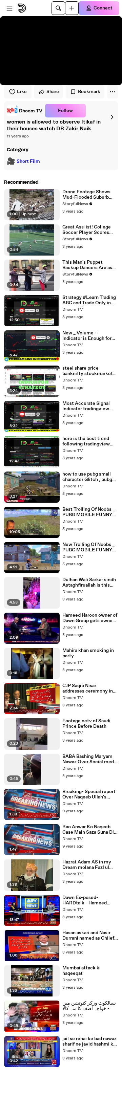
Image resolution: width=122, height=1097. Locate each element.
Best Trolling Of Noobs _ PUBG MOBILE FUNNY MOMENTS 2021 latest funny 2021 (88, 512)
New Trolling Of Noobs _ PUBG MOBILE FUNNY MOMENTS (88, 547)
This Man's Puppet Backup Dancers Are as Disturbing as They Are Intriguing (87, 265)
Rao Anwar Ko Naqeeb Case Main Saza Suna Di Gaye (88, 829)
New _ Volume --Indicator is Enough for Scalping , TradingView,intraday (86, 335)
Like (22, 92)
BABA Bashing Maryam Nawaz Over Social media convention (90, 759)
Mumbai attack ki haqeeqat (81, 970)
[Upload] (72, 8)
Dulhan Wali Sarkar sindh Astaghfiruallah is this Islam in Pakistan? (89, 582)
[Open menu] (9, 8)
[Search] (58, 8)
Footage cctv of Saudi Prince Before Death (86, 723)
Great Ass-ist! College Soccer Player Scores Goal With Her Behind (86, 229)
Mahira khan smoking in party (88, 653)
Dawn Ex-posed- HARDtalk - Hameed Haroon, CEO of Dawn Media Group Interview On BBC (87, 900)
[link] (24, 110)
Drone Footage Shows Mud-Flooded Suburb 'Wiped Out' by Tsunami (88, 194)
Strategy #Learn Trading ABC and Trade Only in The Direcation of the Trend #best (89, 300)
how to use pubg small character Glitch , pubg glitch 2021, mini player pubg (87, 476)
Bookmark (89, 92)
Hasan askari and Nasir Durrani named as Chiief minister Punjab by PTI (88, 935)
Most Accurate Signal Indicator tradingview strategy (86, 406)
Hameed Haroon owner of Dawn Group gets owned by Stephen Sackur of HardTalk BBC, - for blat (89, 618)
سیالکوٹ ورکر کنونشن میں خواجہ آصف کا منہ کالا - (89, 1006)
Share (52, 92)
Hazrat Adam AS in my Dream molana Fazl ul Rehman (86, 864)
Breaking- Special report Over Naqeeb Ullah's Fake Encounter (89, 794)
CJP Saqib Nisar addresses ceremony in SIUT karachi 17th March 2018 (88, 688)
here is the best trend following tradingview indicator (86, 441)
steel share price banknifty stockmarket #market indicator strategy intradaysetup (87, 371)
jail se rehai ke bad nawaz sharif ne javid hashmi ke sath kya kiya (89, 1041)
